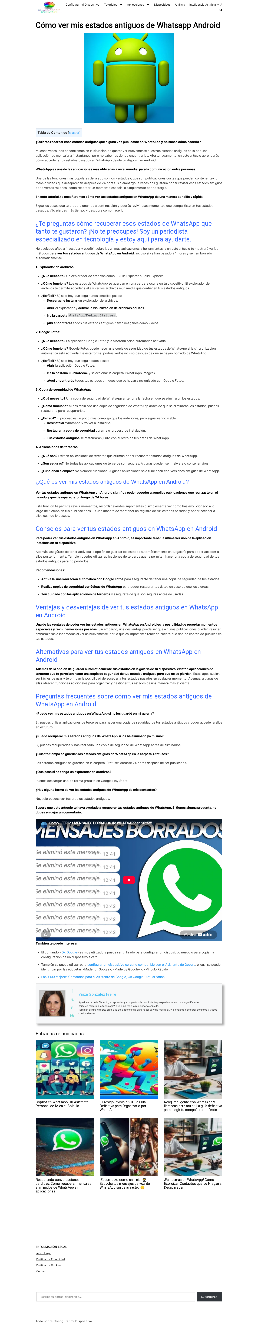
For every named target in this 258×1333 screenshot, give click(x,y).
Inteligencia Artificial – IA (205, 4)
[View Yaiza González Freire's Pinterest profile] (72, 1008)
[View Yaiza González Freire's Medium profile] (72, 1016)
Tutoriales (110, 4)
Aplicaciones (135, 4)
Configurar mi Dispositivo (82, 4)
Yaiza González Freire (97, 994)
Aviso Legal (43, 1253)
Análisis (180, 4)
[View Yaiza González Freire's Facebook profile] (72, 991)
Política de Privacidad (50, 1259)
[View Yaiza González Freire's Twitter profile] (72, 999)
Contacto (42, 1271)
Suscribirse (209, 1296)
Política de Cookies (48, 1265)
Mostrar (74, 132)
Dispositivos (162, 4)
